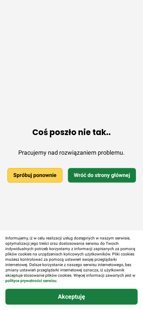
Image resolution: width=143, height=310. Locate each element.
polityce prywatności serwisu (31, 280)
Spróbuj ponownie (35, 175)
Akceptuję (71, 296)
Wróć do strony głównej (102, 175)
